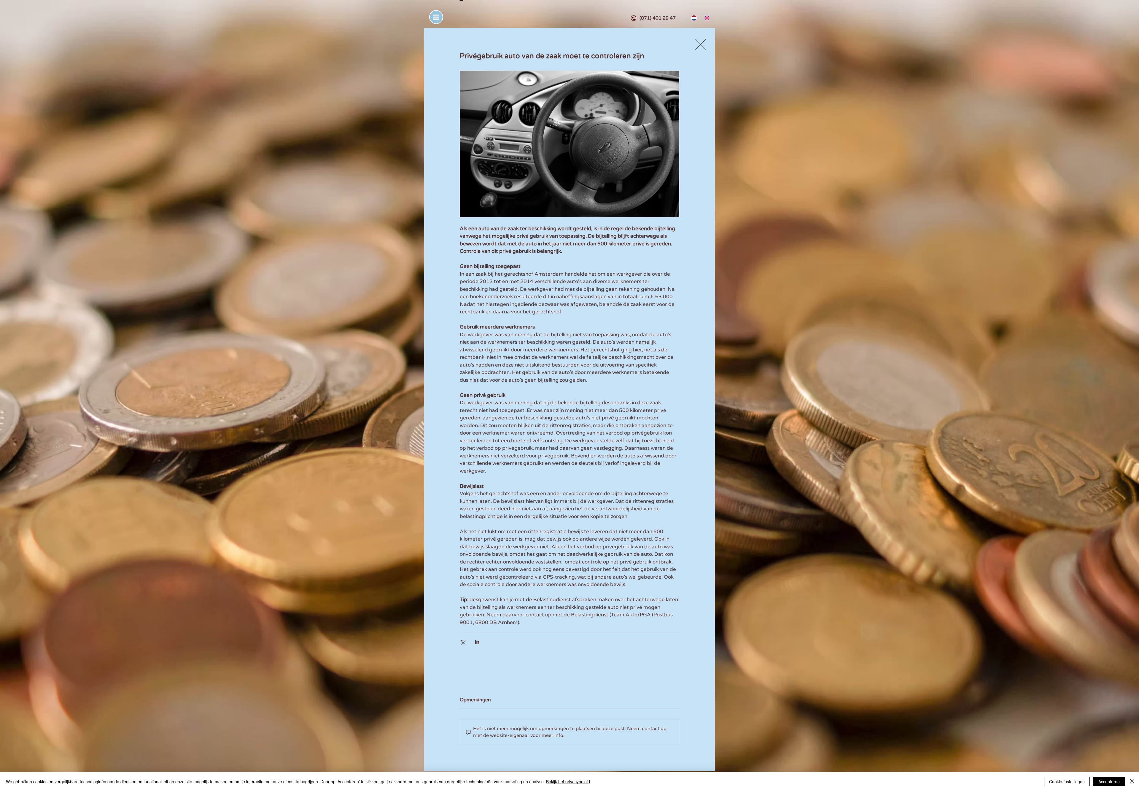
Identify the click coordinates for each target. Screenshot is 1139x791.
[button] (436, 17)
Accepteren (1109, 781)
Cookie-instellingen (1067, 781)
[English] (706, 18)
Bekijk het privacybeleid (568, 781)
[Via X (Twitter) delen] (462, 642)
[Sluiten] (1131, 781)
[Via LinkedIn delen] (477, 642)
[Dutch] (693, 18)
